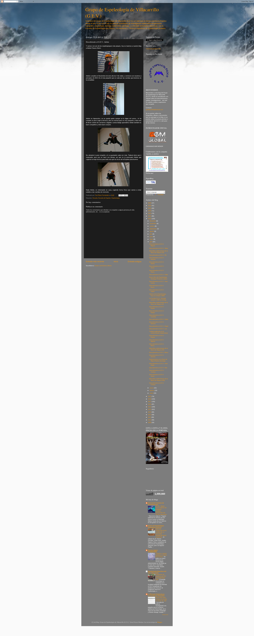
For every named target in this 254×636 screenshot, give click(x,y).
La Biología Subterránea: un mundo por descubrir (156, 595)
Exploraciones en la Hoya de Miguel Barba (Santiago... (158, 360)
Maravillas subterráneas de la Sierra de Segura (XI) (158, 251)
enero (152, 393)
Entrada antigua (134, 261)
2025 (150, 205)
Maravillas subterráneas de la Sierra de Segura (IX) (158, 349)
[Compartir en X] (123, 195)
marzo (152, 388)
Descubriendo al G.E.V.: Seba (158, 248)
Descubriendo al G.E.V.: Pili (157, 255)
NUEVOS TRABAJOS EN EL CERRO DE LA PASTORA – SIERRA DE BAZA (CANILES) (161, 533)
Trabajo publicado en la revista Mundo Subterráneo (158, 332)
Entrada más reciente (95, 261)
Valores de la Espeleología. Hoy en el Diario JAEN (157, 294)
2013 (150, 412)
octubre (152, 226)
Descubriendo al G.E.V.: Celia (158, 274)
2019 (150, 396)
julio (151, 234)
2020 (150, 218)
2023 (150, 211)
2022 (150, 213)
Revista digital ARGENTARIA (153, 551)
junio (151, 236)
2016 (150, 404)
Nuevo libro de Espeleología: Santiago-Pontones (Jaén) (158, 278)
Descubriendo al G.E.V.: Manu (158, 352)
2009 (150, 422)
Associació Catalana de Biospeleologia (156, 503)
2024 (150, 208)
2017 (150, 401)
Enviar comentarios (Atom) (103, 265)
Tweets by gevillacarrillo (153, 48)
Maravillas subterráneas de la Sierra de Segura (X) (158, 303)
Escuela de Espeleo (104, 198)
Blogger (159, 622)
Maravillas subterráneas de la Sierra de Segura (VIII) (158, 379)
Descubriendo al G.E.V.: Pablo (158, 319)
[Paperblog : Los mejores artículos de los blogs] (151, 183)
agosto (152, 231)
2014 (150, 409)
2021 (150, 216)
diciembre (153, 221)
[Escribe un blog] (121, 195)
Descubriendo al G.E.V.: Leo (158, 329)
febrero (152, 390)
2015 (150, 407)
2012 (150, 414)
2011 (149, 417)
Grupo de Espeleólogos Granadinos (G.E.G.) (156, 526)
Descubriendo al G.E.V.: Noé (158, 367)
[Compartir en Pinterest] (127, 195)
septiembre (153, 229)
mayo (151, 239)
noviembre (153, 223)
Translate (161, 194)
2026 (150, 203)
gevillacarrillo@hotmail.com (154, 109)
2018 (150, 399)
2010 (150, 420)
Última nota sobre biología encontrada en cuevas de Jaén (161, 599)
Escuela (95, 198)
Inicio (116, 261)
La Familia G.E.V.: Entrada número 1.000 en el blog (157, 299)
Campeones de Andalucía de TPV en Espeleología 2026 (161, 577)
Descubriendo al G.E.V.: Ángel (158, 326)
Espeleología (116, 198)
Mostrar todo (165, 614)
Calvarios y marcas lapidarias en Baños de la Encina (161, 555)
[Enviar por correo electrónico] (119, 195)
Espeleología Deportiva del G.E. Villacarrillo (157, 572)
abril (151, 242)
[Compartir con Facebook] (125, 195)
